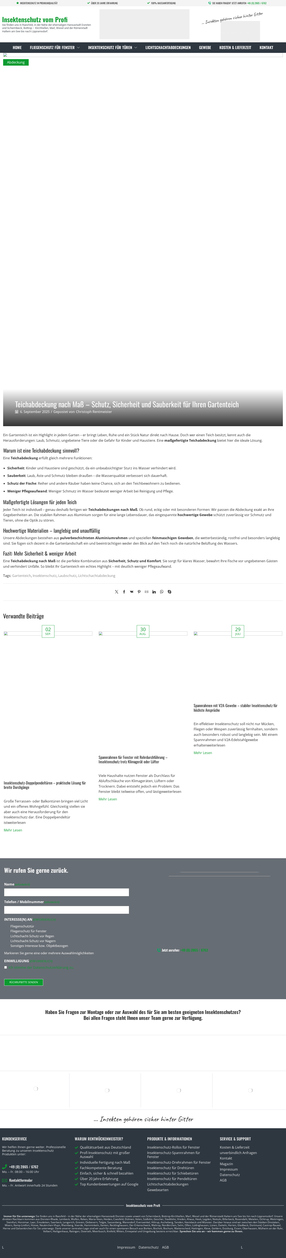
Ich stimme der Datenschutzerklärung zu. (41, 967)
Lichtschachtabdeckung (96, 575)
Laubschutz (67, 575)
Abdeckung (16, 62)
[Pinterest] (139, 592)
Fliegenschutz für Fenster (28, 931)
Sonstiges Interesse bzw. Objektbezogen (39, 946)
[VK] (131, 592)
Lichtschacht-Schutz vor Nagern (33, 941)
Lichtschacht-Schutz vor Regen (32, 936)
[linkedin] (154, 592)
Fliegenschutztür (22, 926)
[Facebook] (124, 592)
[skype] (168, 592)
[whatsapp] (162, 592)
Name (17, 884)
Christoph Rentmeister (94, 411)
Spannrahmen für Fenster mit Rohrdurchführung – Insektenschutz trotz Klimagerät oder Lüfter (133, 759)
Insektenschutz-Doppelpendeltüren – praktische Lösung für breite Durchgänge (45, 785)
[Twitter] (117, 592)
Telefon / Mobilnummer (31, 902)
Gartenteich (21, 575)
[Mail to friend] (146, 592)
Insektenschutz (45, 575)
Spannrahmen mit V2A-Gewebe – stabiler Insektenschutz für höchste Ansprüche (235, 707)
